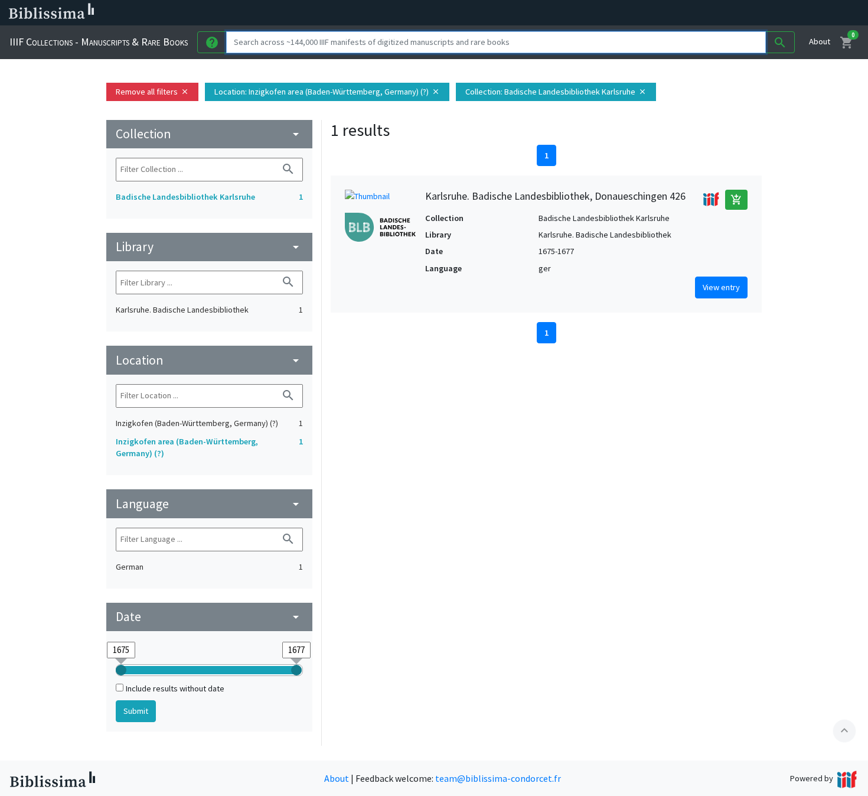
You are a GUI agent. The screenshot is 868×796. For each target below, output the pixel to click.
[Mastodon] (604, 13)
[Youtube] (623, 13)
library (209, 247)
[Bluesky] (585, 13)
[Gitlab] (661, 13)
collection (209, 134)
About (819, 41)
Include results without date (175, 688)
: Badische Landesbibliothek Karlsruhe (556, 91)
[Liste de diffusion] (548, 13)
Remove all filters (152, 91)
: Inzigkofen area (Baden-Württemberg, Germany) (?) (327, 91)
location (209, 360)
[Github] (642, 13)
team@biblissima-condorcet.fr (498, 778)
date (209, 617)
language (209, 504)
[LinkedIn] (566, 13)
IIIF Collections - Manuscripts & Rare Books (98, 41)
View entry (721, 287)
